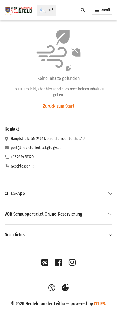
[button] (23, 166)
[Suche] (82, 10)
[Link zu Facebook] (58, 262)
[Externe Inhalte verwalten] (65, 287)
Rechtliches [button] (15, 234)
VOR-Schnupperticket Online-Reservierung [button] (43, 214)
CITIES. (100, 303)
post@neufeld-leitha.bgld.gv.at (36, 147)
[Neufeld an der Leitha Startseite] (18, 10)
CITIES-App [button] (15, 193)
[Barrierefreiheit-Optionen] (51, 287)
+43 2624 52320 (22, 156)
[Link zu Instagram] (72, 262)
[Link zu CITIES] (44, 262)
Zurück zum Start (58, 106)
